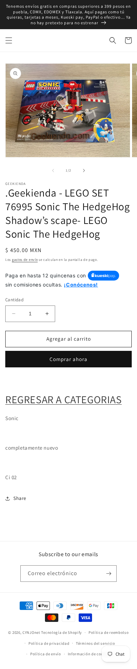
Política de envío (45, 653)
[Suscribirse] (108, 573)
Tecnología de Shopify (61, 632)
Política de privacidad (48, 643)
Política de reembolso (109, 632)
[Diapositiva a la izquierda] (53, 170)
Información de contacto (90, 653)
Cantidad (14, 300)
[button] (9, 40)
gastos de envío (25, 259)
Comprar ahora (68, 359)
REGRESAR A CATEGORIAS (63, 399)
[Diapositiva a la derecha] (84, 170)
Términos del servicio (95, 643)
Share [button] (19, 498)
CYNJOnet (31, 632)
